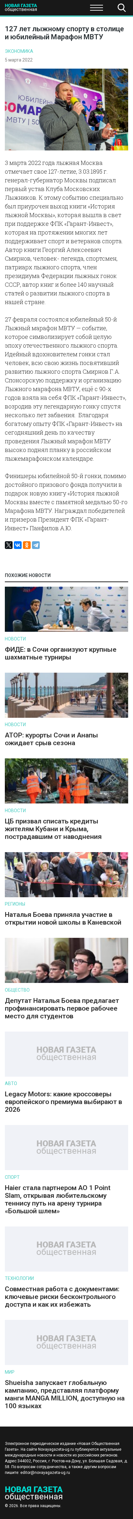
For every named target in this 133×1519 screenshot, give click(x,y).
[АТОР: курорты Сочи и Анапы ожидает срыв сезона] (66, 716)
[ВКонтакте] (18, 545)
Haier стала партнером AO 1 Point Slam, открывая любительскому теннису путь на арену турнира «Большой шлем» (57, 1199)
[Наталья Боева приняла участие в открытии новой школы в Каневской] (66, 895)
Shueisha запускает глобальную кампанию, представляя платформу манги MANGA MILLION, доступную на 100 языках (65, 1394)
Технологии (19, 1278)
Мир (10, 1372)
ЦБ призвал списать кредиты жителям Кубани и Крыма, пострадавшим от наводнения (53, 829)
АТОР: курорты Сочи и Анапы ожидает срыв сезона (51, 739)
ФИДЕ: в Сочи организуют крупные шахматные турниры (61, 653)
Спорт (12, 1177)
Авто (11, 1083)
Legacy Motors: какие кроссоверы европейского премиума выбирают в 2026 (63, 1101)
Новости (15, 638)
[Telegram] (36, 545)
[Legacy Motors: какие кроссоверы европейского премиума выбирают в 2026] (66, 1075)
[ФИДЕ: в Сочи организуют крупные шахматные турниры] (66, 630)
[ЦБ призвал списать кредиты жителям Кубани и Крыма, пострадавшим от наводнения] (66, 802)
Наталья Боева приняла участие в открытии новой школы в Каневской (63, 918)
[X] (9, 545)
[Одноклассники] (27, 545)
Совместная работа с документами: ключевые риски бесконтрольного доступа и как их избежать (62, 1296)
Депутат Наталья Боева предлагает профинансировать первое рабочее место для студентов (62, 1008)
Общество (55, 9)
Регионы (15, 904)
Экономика (19, 51)
